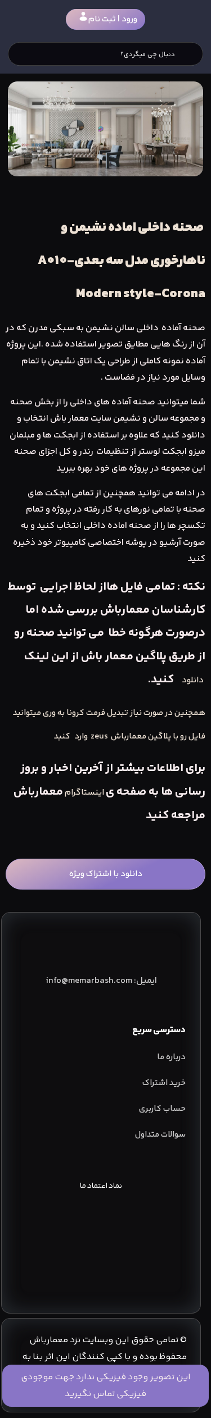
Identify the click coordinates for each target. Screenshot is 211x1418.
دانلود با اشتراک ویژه (105, 874)
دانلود (193, 680)
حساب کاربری (162, 1108)
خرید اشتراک (164, 1083)
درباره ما (171, 1057)
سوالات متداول (160, 1134)
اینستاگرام (84, 792)
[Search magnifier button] (191, 54)
